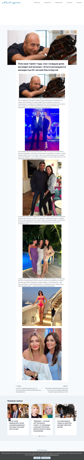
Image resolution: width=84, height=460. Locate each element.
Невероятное (58, 2)
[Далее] (74, 419)
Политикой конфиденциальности (50, 454)
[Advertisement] (42, 15)
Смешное (79, 2)
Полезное (69, 2)
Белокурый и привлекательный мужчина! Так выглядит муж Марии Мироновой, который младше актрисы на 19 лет (56, 389)
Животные (37, 2)
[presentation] (18, 411)
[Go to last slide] (9, 419)
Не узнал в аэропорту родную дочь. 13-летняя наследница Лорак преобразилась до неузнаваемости (28, 389)
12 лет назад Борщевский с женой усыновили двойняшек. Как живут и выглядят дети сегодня (17, 425)
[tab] (39, 436)
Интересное (47, 2)
